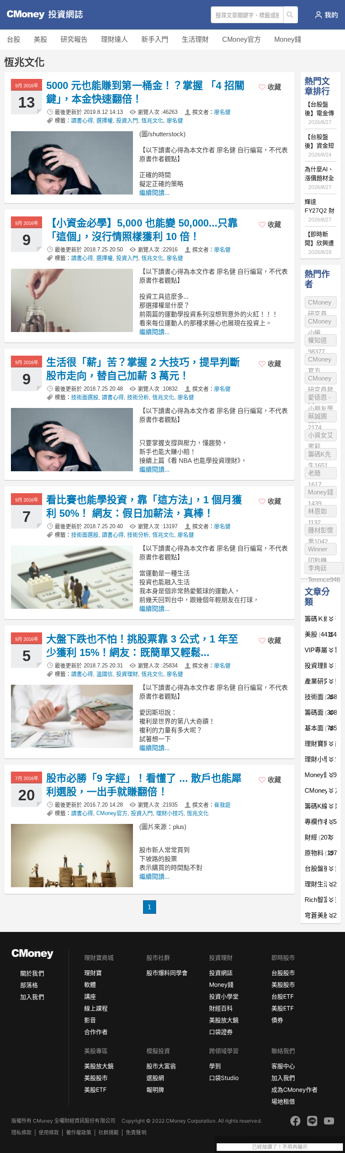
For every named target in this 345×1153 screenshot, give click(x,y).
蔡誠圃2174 (317, 417)
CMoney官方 (241, 39)
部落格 (29, 984)
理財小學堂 (321, 759)
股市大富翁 (161, 1065)
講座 (90, 996)
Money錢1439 (320, 493)
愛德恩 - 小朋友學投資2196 (320, 398)
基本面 (321, 728)
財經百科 (221, 1008)
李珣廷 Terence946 (324, 569)
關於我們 (32, 973)
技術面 (321, 696)
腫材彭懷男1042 (320, 531)
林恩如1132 (317, 512)
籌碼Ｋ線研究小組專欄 (321, 618)
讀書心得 (82, 120)
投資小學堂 (224, 996)
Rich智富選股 (321, 899)
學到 (215, 1065)
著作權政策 (78, 1132)
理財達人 (114, 39)
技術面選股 (84, 397)
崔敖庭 (222, 805)
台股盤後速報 (321, 868)
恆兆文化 (152, 120)
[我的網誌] (326, 15)
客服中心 (283, 1065)
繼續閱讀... (154, 192)
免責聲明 (136, 1132)
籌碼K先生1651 (319, 455)
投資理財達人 (321, 665)
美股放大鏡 (224, 1019)
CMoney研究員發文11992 (320, 379)
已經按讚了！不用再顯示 (280, 1147)
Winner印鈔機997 (317, 550)
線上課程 (96, 1008)
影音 (90, 1019)
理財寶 (93, 972)
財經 (318, 837)
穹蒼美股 (321, 915)
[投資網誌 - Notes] (40, 14)
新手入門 (154, 39)
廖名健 (222, 112)
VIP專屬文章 (321, 649)
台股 (13, 39)
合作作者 (96, 1031)
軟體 (90, 984)
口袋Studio (224, 1077)
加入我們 (32, 996)
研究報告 (74, 39)
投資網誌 (221, 972)
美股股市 (283, 984)
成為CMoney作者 (294, 1089)
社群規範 (108, 1132)
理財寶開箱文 (321, 743)
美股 (40, 39)
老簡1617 (314, 474)
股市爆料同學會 (167, 972)
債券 (277, 1019)
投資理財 (127, 674)
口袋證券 (221, 1031)
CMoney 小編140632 (320, 322)
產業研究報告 (321, 681)
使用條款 (49, 1132)
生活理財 (195, 39)
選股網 (155, 1077)
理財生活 (321, 884)
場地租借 (283, 1101)
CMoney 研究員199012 (320, 303)
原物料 (321, 852)
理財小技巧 (169, 813)
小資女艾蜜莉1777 (320, 436)
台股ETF (282, 996)
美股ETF (282, 1008)
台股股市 (283, 972)
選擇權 (104, 120)
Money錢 (287, 39)
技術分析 (138, 397)
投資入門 (127, 120)
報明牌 (155, 1089)
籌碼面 (321, 712)
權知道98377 (317, 341)
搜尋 (291, 14)
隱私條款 (21, 1132)
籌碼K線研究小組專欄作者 (321, 806)
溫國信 (104, 674)
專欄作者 (321, 821)
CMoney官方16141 (320, 360)
